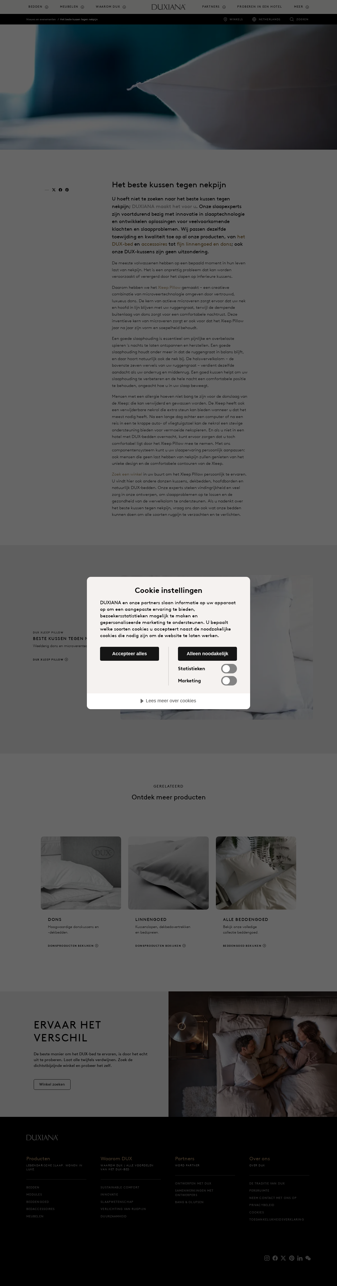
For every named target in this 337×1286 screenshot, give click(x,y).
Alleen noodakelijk (207, 653)
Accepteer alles (129, 653)
